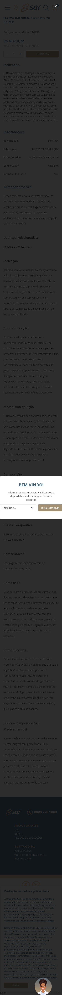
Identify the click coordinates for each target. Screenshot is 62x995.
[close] (56, 6)
